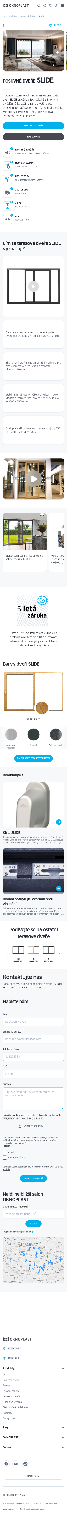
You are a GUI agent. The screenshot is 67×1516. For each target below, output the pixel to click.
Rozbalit (6, 1146)
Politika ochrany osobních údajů (16, 1503)
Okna (5, 1374)
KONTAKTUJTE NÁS (33, 125)
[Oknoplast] (16, 5)
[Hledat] (39, 5)
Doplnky (7, 1412)
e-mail (11, 1152)
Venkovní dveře (11, 1396)
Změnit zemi (33, 1476)
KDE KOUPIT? (33, 136)
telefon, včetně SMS (16, 1157)
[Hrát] (33, 286)
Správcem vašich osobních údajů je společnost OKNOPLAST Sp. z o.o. (33, 1168)
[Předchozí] (8, 954)
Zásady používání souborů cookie (33, 1509)
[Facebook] (6, 1463)
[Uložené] (51, 5)
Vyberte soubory (33, 1126)
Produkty (12, 16)
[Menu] (62, 5)
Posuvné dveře (28, 16)
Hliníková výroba (12, 1401)
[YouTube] (15, 1463)
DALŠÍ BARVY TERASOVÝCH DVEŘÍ (33, 758)
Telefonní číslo (11, 1049)
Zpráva (7, 1084)
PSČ (5, 1066)
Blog (5, 1427)
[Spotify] (25, 1463)
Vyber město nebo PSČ (15, 1206)
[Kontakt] (45, 5)
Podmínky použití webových (45, 1503)
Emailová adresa (12, 1031)
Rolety (6, 1385)
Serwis (7, 1447)
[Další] (57, 52)
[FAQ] (56, 5)
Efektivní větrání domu (15, 1407)
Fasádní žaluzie (11, 1391)
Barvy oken (9, 1418)
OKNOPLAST (10, 1437)
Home (4, 16)
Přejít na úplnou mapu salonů (17, 1232)
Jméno (7, 1014)
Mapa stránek (8, 1509)
